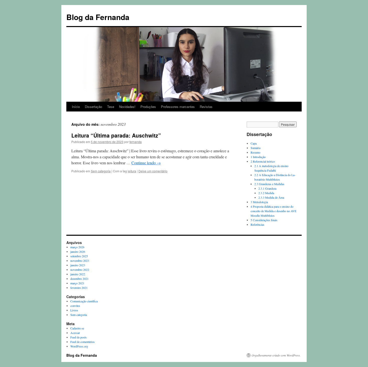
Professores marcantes (178, 106)
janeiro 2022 (77, 274)
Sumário (256, 148)
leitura (132, 171)
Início (76, 106)
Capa (254, 143)
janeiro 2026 (77, 252)
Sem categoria (101, 171)
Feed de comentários (82, 342)
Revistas (206, 106)
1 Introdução (258, 157)
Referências (257, 224)
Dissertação (93, 106)
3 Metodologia (259, 202)
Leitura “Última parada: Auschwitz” (116, 135)
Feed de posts (78, 337)
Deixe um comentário (152, 171)
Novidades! (127, 106)
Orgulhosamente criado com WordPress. (276, 355)
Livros (74, 310)
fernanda (135, 142)
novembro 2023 (79, 261)
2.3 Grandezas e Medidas (269, 184)
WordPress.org (79, 346)
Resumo (255, 152)
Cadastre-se (77, 328)
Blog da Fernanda (97, 17)
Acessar (75, 333)
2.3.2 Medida (266, 193)
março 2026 (77, 247)
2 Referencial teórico (263, 161)
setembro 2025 (79, 256)
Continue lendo (146, 162)
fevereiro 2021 (79, 288)
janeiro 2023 (77, 265)
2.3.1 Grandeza (267, 188)
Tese (110, 106)
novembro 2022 (79, 270)
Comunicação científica (84, 301)
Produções (148, 106)
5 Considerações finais (264, 220)
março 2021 (77, 283)
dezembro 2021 (79, 279)
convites (75, 306)
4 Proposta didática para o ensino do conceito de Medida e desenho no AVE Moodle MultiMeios (273, 210)
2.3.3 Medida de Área (271, 197)
